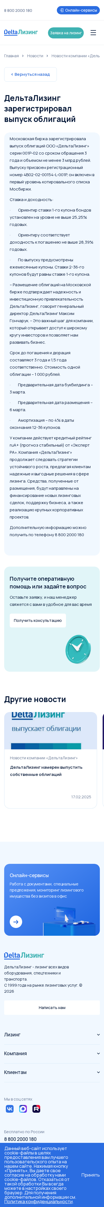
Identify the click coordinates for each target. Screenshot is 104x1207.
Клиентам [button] (15, 1072)
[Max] (23, 1109)
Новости (35, 55)
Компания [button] (15, 1053)
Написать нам (52, 1007)
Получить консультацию (38, 620)
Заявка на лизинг (66, 32)
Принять (91, 1175)
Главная (11, 55)
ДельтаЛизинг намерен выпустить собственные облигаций (46, 770)
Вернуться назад (32, 74)
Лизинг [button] (12, 1034)
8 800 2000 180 (18, 10)
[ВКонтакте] (9, 1108)
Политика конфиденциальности (38, 1201)
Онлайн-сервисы (81, 10)
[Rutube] (36, 1109)
